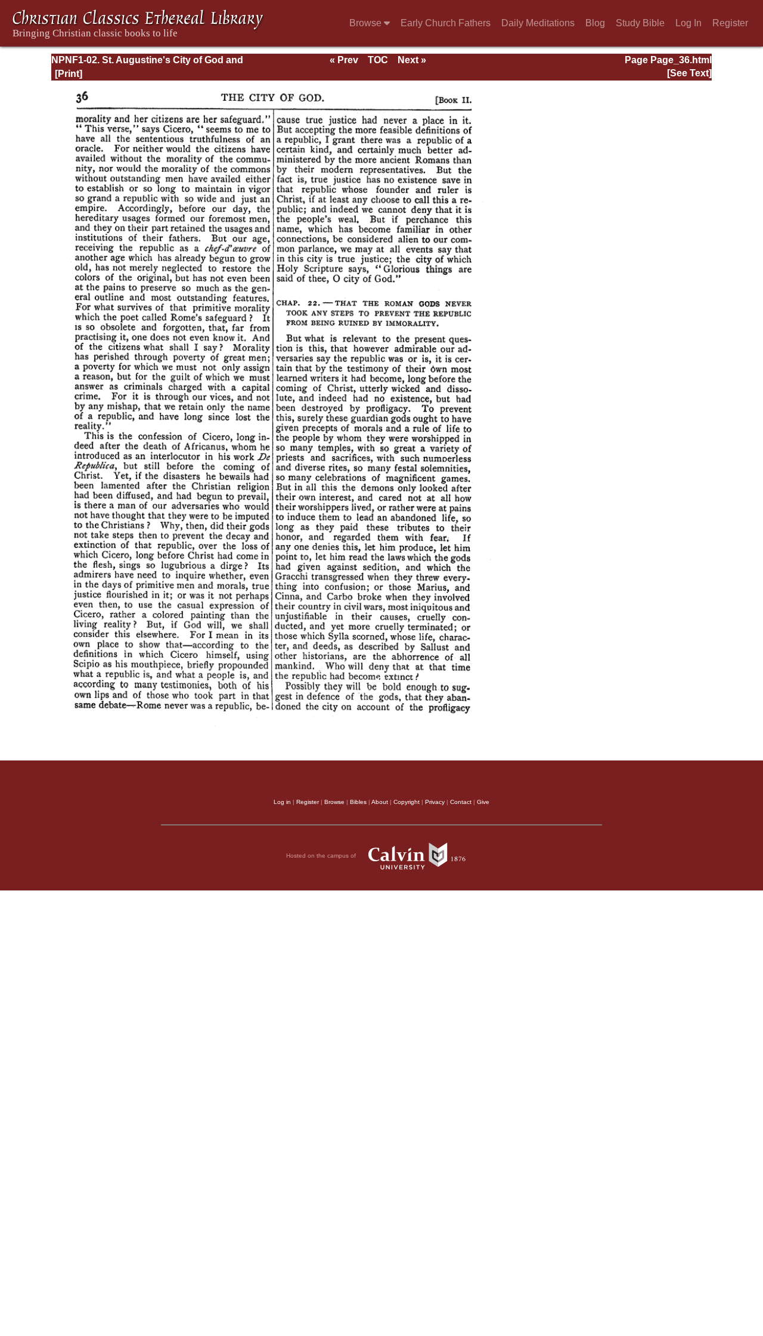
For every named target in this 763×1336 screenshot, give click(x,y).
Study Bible (640, 23)
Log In (688, 23)
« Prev (344, 60)
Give (483, 802)
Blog (595, 23)
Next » (412, 60)
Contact (461, 802)
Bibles (358, 802)
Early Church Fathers (446, 23)
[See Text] (689, 73)
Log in (282, 802)
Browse (366, 23)
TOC (378, 60)
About (379, 802)
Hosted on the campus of (322, 855)
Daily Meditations (538, 23)
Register (730, 23)
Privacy (435, 802)
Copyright (406, 802)
